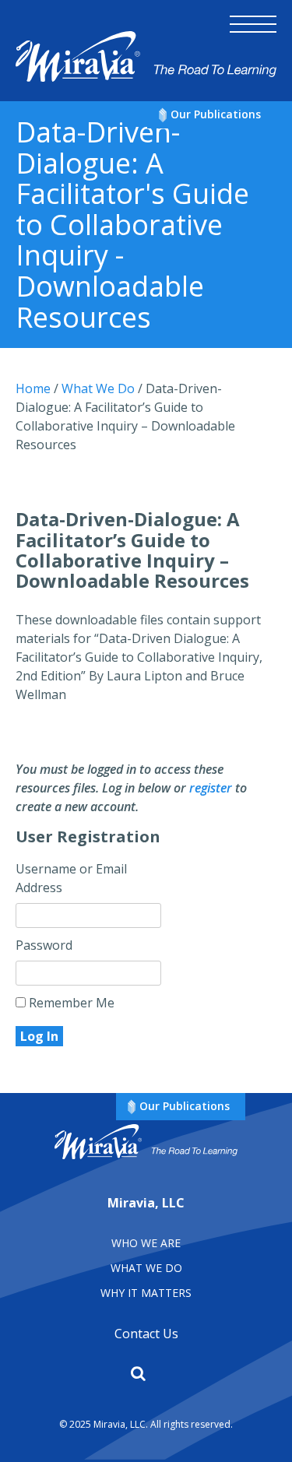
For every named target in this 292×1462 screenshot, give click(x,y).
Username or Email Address (71, 878)
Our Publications (216, 114)
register (210, 787)
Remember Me (70, 1002)
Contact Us (146, 1333)
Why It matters (146, 1292)
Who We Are (146, 1242)
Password (44, 945)
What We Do (146, 1267)
